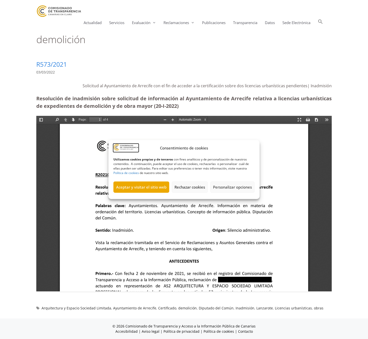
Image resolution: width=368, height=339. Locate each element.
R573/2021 (51, 64)
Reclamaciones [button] (176, 22)
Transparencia (245, 22)
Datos (270, 22)
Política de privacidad (181, 331)
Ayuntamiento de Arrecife (134, 308)
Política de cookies (126, 173)
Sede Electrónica (296, 22)
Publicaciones (214, 22)
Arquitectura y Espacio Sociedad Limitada (76, 308)
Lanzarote (264, 308)
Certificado (167, 308)
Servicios (116, 22)
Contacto (245, 331)
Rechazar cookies (189, 187)
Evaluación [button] (141, 22)
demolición (187, 308)
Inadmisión (245, 308)
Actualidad (93, 22)
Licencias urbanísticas (293, 308)
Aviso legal (150, 331)
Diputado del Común (216, 308)
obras (318, 308)
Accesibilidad (127, 331)
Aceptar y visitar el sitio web (141, 187)
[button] (320, 22)
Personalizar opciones (232, 187)
